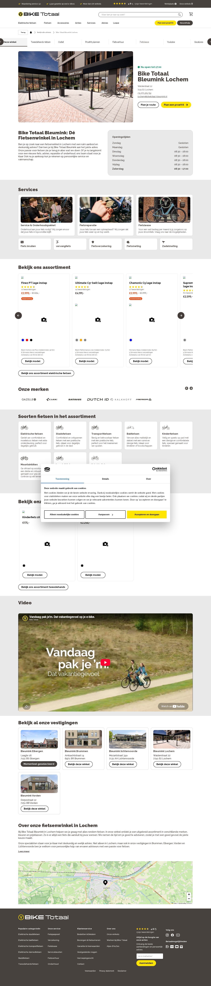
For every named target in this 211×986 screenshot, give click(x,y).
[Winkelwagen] (191, 14)
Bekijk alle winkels (44, 32)
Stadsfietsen (23, 958)
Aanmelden (146, 963)
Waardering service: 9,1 (31, 4)
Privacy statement (106, 971)
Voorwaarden (90, 971)
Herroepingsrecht (85, 958)
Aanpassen (104, 514)
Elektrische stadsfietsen (29, 934)
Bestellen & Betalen (86, 934)
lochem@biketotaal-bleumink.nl (152, 96)
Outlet (61, 42)
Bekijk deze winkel (79, 764)
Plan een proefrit (174, 104)
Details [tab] (105, 479)
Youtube (171, 42)
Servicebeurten (55, 952)
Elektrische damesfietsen (29, 952)
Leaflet (175, 903)
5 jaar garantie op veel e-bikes (62, 4)
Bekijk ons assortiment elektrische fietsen (46, 373)
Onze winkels (113, 934)
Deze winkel (10, 42)
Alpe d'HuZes (113, 946)
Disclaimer (122, 971)
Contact (80, 964)
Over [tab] (148, 479)
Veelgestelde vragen (87, 952)
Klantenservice (84, 929)
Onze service (54, 929)
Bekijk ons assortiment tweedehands (43, 587)
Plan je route (148, 104)
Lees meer (24, 851)
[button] (179, 14)
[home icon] (31, 32)
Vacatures (198, 42)
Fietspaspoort (54, 934)
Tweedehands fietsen (41, 42)
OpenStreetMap (182, 903)
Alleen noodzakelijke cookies (64, 514)
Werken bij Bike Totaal (117, 940)
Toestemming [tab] (62, 479)
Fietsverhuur (118, 42)
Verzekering (53, 940)
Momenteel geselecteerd (39, 764)
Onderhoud (53, 964)
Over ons (111, 929)
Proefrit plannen (92, 42)
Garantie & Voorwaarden (88, 946)
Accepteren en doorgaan (146, 514)
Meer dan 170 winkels (92, 4)
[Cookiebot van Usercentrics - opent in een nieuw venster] (154, 469)
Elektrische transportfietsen (30, 946)
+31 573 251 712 (144, 93)
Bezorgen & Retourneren (88, 940)
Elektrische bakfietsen (28, 940)
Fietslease (52, 946)
